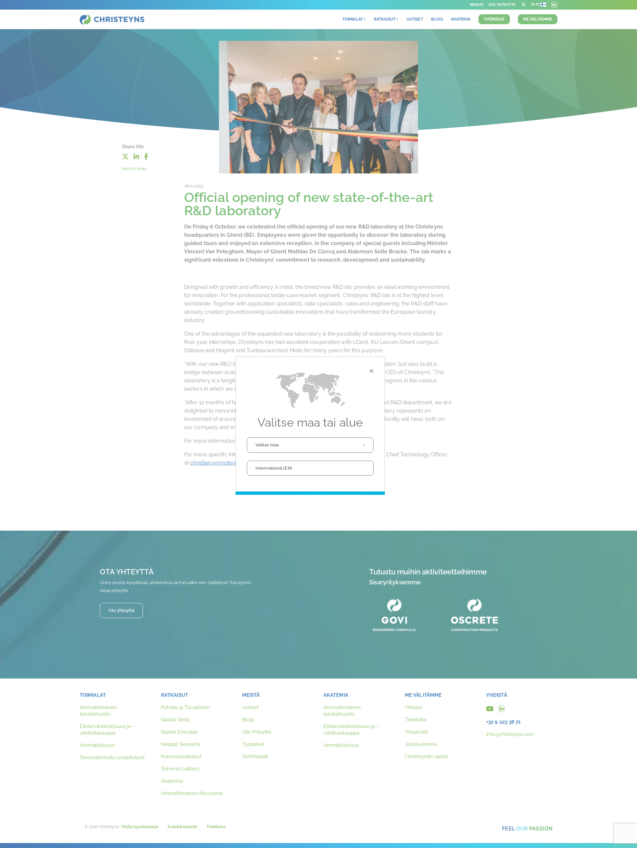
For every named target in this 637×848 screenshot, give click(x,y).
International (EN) (273, 468)
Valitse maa (267, 444)
